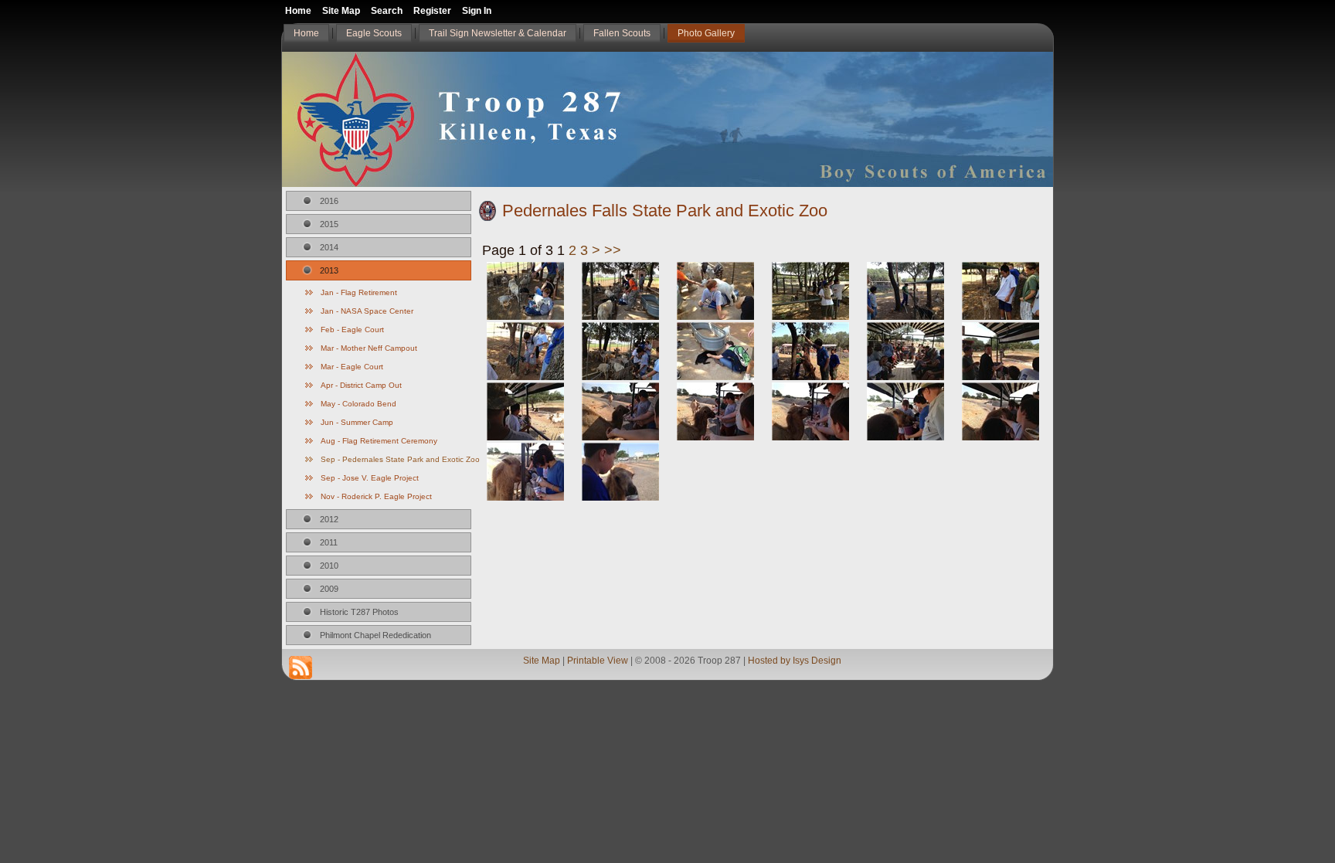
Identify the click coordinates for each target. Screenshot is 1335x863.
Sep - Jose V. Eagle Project (370, 478)
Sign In (476, 10)
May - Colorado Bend (358, 403)
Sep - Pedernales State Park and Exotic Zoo (396, 459)
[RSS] (300, 667)
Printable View (597, 660)
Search (387, 10)
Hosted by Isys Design (794, 660)
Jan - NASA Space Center (367, 311)
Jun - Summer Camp (357, 422)
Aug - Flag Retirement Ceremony (379, 441)
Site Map (541, 660)
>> (612, 250)
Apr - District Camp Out (361, 385)
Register (432, 10)
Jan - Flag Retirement (359, 292)
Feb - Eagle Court (352, 329)
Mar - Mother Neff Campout (369, 348)
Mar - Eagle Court (352, 366)
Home (298, 10)
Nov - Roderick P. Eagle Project (376, 496)
